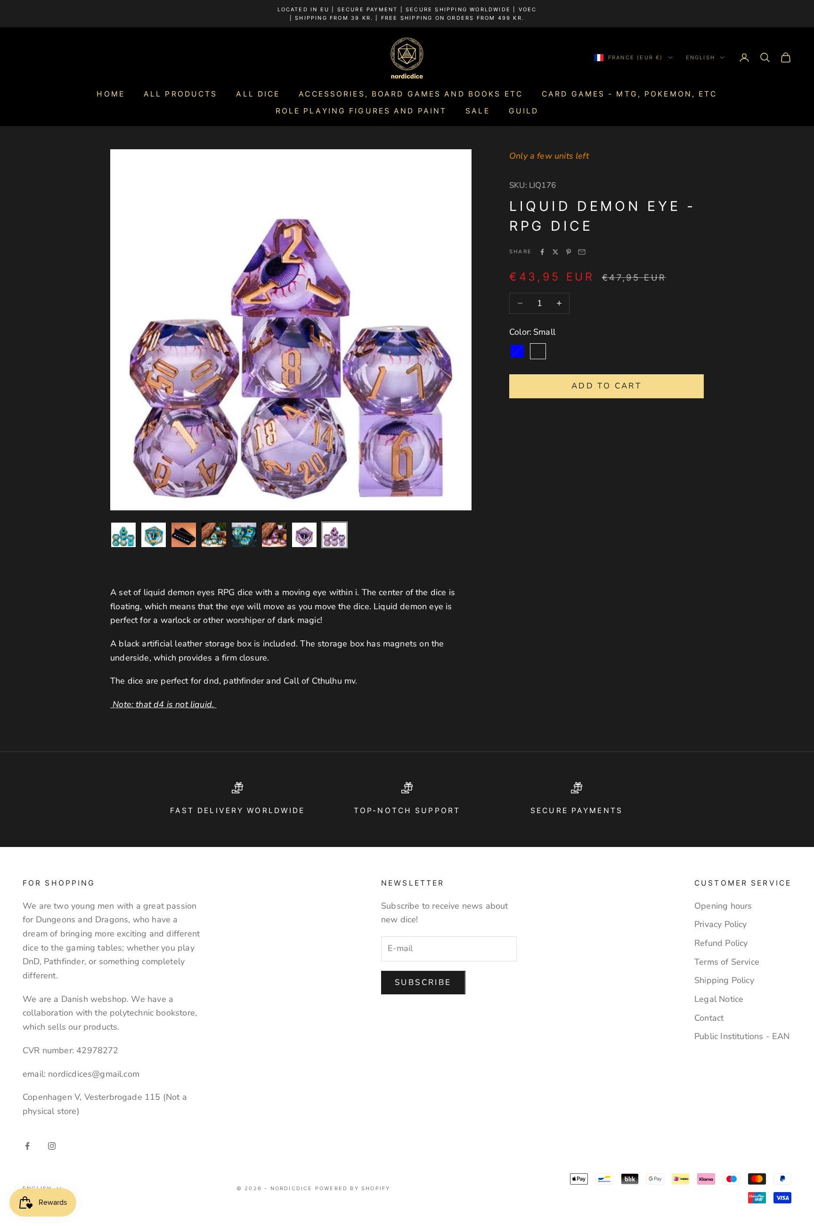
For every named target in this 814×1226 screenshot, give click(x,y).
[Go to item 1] (123, 535)
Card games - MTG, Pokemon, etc (629, 93)
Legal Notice (718, 999)
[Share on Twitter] (555, 252)
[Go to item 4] (214, 535)
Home (110, 93)
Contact (709, 1018)
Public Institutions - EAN (742, 1036)
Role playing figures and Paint (361, 110)
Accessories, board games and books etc (411, 93)
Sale (477, 110)
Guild (524, 110)
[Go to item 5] (244, 535)
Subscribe (423, 982)
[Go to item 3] (184, 535)
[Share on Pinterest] (568, 252)
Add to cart (606, 385)
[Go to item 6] (274, 535)
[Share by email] (582, 252)
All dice (258, 93)
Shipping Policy (724, 980)
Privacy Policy (720, 924)
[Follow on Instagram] (52, 1146)
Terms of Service (726, 962)
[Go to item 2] (153, 535)
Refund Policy (721, 943)
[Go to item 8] (334, 535)
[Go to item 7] (304, 535)
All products (180, 93)
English (700, 57)
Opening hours (723, 905)
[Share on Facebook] (542, 252)
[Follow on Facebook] (27, 1146)
